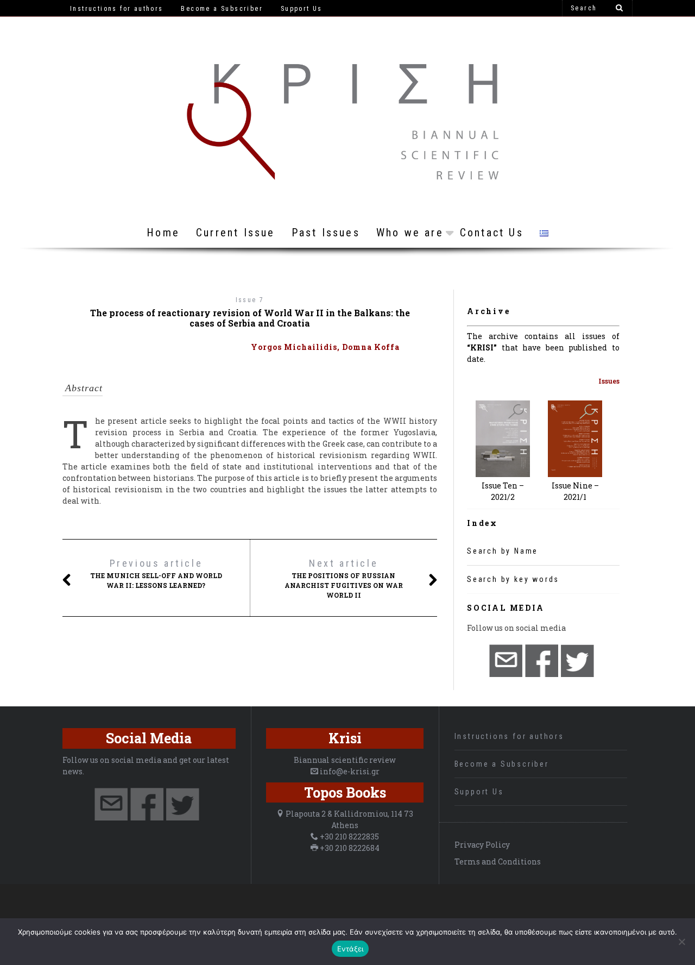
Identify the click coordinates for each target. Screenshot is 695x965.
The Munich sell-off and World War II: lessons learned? (156, 573)
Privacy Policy (482, 844)
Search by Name (502, 551)
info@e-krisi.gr (350, 771)
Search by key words (513, 579)
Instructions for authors (509, 736)
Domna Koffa (371, 347)
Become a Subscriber (501, 764)
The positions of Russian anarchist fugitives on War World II (344, 578)
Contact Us (491, 232)
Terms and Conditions (497, 861)
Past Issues (326, 232)
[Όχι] (681, 941)
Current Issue (235, 232)
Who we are (410, 232)
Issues (609, 381)
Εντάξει (350, 948)
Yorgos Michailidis (294, 347)
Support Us (479, 791)
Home (163, 232)
